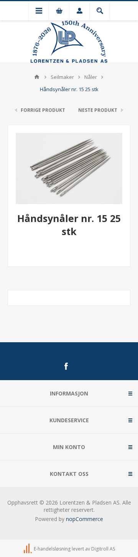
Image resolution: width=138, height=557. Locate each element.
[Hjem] (37, 77)
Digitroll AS (103, 549)
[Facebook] (66, 366)
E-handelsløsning (52, 549)
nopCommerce (84, 519)
